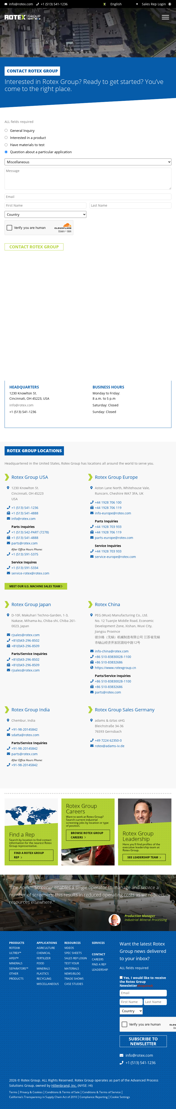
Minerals (43, 968)
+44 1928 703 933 (108, 526)
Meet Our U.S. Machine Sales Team (35, 586)
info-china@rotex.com (112, 651)
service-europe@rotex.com (115, 556)
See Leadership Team (143, 857)
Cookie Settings (120, 1097)
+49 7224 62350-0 (108, 740)
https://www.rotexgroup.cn (115, 667)
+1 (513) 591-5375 (24, 554)
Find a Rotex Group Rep (29, 855)
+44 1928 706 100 (108, 502)
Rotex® (14, 948)
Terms (13, 1092)
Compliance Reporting (94, 1097)
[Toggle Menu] (165, 17)
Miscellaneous (48, 984)
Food (40, 963)
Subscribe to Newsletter (143, 1041)
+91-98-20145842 (24, 729)
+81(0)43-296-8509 (25, 646)
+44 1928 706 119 (108, 507)
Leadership (100, 970)
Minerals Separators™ (18, 965)
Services (98, 943)
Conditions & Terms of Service (101, 1092)
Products (16, 943)
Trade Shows (74, 979)
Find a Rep (99, 964)
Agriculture (46, 948)
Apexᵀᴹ (13, 958)
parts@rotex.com (24, 543)
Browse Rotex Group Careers (87, 835)
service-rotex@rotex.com (30, 573)
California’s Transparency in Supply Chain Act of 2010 (43, 1097)
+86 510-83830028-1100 (113, 656)
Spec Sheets (73, 953)
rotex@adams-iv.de (109, 746)
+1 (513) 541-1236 (53, 4)
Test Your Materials (71, 965)
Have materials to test (27, 144)
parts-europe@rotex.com (114, 537)
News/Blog (72, 974)
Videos (69, 948)
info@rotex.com (21, 4)
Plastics (43, 974)
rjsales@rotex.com (25, 635)
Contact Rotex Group (34, 247)
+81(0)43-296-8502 (25, 640)
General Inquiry (22, 130)
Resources (72, 943)
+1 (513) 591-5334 (24, 568)
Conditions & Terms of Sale (62, 1092)
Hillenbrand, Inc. (64, 1085)
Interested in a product (28, 137)
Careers (98, 959)
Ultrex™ (15, 953)
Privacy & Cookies (31, 1092)
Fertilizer (43, 958)
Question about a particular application (41, 152)
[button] (120, 4)
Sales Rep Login (154, 4)
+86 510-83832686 (109, 662)
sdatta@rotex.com (25, 735)
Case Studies (73, 984)
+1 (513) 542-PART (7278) (30, 532)
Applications (47, 943)
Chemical (43, 953)
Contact (98, 954)
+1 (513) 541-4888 (24, 513)
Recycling (44, 979)
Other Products (16, 976)
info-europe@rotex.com (113, 513)
